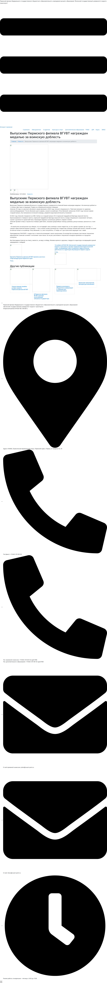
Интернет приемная (6, 127)
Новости (30, 194)
